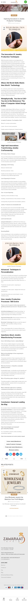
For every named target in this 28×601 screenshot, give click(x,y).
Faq (2, 570)
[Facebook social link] (7, 454)
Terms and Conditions (6, 577)
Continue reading (14, 508)
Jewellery (16, 9)
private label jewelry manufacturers (14, 447)
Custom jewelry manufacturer (14, 441)
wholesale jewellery (14, 450)
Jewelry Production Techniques (13, 444)
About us (3, 565)
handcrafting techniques (6, 66)
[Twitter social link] (10, 454)
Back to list (14, 458)
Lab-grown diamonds (6, 221)
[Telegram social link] (20, 454)
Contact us (3, 567)
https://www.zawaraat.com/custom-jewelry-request (13, 436)
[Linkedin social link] (17, 454)
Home (11, 9)
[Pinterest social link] (14, 454)
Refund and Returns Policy (7, 575)
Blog (2, 572)
